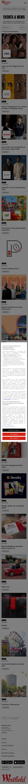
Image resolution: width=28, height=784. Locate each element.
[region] (14, 392)
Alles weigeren (14, 434)
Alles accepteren (14, 438)
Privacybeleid (7, 399)
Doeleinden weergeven (14, 430)
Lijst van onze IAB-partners (8, 426)
